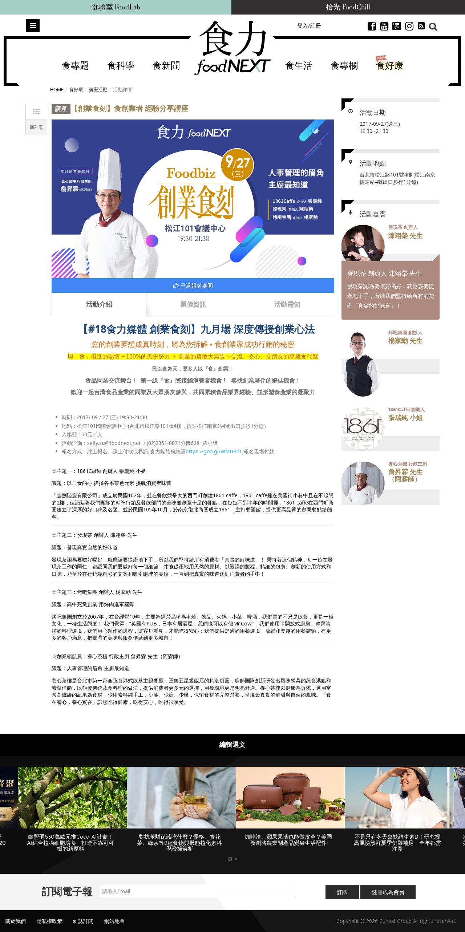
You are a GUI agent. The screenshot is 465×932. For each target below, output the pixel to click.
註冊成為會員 (388, 892)
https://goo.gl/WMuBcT (214, 451)
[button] (390, 246)
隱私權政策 (49, 920)
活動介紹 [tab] (99, 304)
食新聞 (166, 66)
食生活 (298, 66)
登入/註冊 (309, 25)
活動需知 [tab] (287, 304)
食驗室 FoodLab (115, 7)
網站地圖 (114, 920)
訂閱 (342, 892)
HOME (57, 89)
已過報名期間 (196, 285)
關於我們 (15, 920)
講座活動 (98, 89)
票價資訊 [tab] (193, 304)
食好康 (389, 66)
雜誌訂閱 (83, 920)
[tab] (390, 246)
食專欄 (344, 66)
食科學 (120, 66)
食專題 (75, 66)
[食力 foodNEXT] (232, 48)
